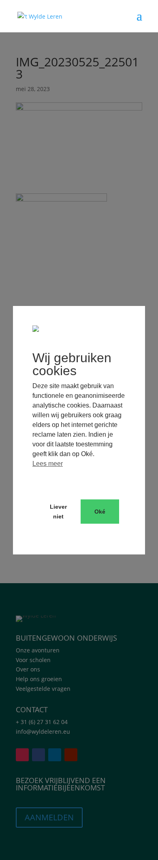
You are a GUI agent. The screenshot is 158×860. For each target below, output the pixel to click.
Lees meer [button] (47, 463)
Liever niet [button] (58, 511)
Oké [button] (99, 511)
